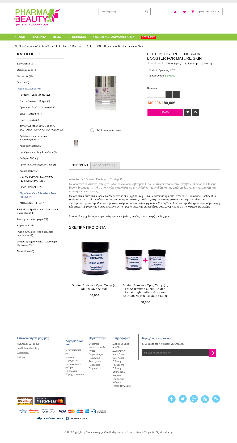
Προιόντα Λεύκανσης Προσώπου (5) (38, 164)
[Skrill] (50, 401)
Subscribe (212, 353)
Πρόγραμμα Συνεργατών (95, 360)
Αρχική (19, 36)
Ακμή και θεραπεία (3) (31, 146)
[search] (146, 11)
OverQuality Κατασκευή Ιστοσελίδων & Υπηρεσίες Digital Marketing (138, 432)
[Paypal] (25, 401)
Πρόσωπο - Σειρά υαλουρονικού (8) (37, 107)
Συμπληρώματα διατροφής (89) (32, 219)
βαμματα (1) (23, 82)
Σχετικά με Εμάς (120, 344)
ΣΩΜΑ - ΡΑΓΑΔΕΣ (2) (30, 187)
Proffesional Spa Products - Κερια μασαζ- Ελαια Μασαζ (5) (38, 211)
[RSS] (216, 399)
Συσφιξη (83, 216)
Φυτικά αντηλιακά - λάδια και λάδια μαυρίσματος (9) (35, 233)
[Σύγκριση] (195, 112)
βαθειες (127, 216)
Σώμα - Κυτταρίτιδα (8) (31, 113)
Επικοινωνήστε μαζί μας (73, 366)
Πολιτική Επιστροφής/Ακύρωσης (118, 372)
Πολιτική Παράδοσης (118, 363)
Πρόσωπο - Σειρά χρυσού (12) (35, 95)
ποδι (159, 216)
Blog (57, 36)
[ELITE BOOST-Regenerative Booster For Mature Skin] (101, 143)
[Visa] (62, 414)
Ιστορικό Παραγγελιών (72, 359)
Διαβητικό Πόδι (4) (29, 158)
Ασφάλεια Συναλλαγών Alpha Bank (119, 351)
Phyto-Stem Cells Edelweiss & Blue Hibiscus (63, 46)
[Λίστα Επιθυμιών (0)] (183, 11)
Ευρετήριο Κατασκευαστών (97, 346)
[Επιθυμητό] (188, 112)
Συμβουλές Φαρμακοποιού (113, 36)
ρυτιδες (135, 216)
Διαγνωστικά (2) (25, 63)
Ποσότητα (152, 88)
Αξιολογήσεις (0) (105, 166)
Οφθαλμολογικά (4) (26, 70)
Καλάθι (165, 112)
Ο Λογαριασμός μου (73, 352)
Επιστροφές (71, 371)
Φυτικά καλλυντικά (28, 46)
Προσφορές (94, 365)
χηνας (166, 216)
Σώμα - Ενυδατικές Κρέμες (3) (35, 101)
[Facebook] (171, 399)
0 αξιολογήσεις (173, 63)
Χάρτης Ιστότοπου (74, 374)
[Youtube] (205, 399)
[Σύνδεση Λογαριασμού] (174, 11)
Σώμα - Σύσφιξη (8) (29, 120)
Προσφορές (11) (25, 76)
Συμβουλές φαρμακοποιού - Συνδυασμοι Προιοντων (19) (37, 243)
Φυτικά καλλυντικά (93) (29, 88)
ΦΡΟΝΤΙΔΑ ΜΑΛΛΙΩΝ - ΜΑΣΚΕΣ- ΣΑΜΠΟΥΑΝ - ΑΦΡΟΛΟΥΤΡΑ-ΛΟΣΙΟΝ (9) (41, 128)
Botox (91, 216)
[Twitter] (183, 399)
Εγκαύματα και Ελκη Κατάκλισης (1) (38, 152)
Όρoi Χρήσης (118, 358)
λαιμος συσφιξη (148, 216)
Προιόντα (39, 36)
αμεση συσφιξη (103, 216)
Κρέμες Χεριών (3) (29, 171)
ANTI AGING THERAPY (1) (33, 203)
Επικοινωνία (76, 36)
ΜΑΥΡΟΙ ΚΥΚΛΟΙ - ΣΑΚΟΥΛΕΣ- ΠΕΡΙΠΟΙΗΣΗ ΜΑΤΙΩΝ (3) (36, 179)
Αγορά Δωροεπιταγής (96, 353)
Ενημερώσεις (95, 368)
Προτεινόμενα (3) (25, 251)
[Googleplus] (194, 399)
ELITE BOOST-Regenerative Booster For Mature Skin (116, 46)
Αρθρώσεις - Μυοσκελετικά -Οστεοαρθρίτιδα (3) (33, 138)
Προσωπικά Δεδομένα (118, 381)
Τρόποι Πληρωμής (121, 386)
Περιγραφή (80, 166)
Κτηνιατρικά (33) (25, 225)
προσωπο (117, 216)
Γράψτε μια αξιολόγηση (200, 63)
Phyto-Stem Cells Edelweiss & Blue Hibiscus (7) (38, 195)
